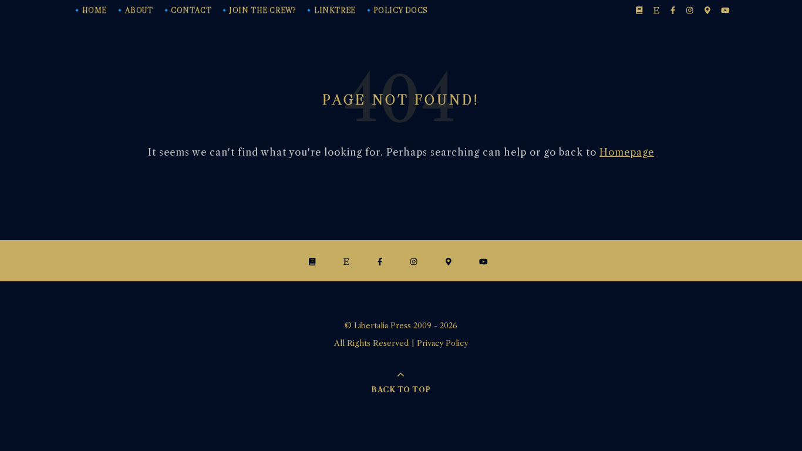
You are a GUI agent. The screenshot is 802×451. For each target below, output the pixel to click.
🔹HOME (89, 10)
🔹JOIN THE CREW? (258, 10)
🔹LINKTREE (329, 10)
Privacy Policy (442, 343)
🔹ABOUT (134, 10)
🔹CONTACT (186, 10)
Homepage (626, 152)
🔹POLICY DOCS (396, 10)
